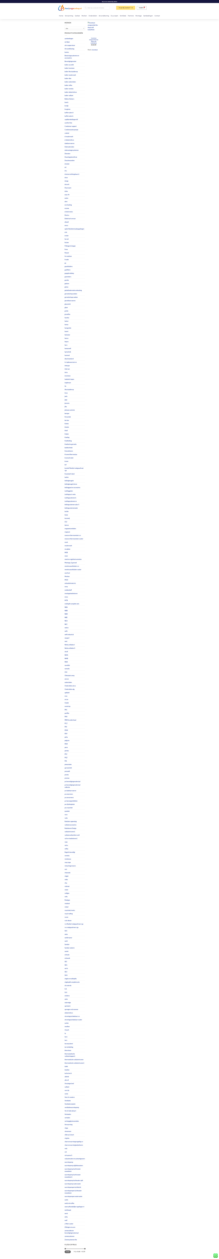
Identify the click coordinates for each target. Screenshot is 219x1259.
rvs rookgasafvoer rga (71, 927)
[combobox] (75, 28)
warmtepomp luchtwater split (74, 1180)
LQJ (66, 522)
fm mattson (68, 256)
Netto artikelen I (70, 645)
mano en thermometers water (74, 539)
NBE (66, 617)
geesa (66, 287)
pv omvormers (69, 797)
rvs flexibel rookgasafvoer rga (74, 924)
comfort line (68, 123)
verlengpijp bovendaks (72, 1121)
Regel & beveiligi (70, 852)
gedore (67, 283)
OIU (66, 672)
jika (66, 406)
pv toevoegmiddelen (71, 801)
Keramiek (68, 417)
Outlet (67, 703)
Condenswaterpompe (71, 130)
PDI (66, 727)
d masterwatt (69, 136)
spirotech (67, 1006)
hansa (66, 324)
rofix (66, 896)
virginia (67, 1138)
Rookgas (67, 900)
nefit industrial (69, 634)
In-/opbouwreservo (71, 362)
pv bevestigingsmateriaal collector (72, 786)
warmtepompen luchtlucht (73, 1187)
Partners (131, 16)
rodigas (67, 893)
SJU (66, 992)
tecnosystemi (69, 1044)
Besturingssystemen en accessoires (72, 57)
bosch (66, 102)
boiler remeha (69, 89)
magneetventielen (70, 528)
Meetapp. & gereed (71, 563)
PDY (66, 734)
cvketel (67, 133)
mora (66, 597)
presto (67, 775)
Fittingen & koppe (70, 246)
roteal (66, 907)
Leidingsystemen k (70, 498)
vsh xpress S (68, 1155)
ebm (66, 201)
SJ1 (66, 989)
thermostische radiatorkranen (74, 1059)
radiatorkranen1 (70, 832)
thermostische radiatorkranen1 (74, 1063)
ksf (65, 465)
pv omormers (69, 794)
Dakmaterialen (69, 147)
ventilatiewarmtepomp (72, 1107)
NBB (66, 610)
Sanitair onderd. (70, 948)
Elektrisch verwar (70, 218)
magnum (67, 532)
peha (66, 737)
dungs (66, 181)
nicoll (66, 651)
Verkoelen (68, 1114)
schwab (67, 955)
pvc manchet (69, 808)
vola (66, 1148)
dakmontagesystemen (72, 150)
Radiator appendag (71, 821)
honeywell (68, 348)
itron (66, 393)
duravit (67, 184)
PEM (66, 744)
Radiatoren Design (70, 828)
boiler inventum (69, 68)
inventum (67, 376)
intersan (67, 369)
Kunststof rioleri (70, 474)
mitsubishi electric (70, 583)
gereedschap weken (71, 294)
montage (138, 16)
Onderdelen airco (70, 686)
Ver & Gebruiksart (70, 1111)
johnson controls (70, 410)
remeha (67, 856)
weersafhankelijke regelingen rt (74, 1207)
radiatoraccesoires (70, 825)
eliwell (67, 222)
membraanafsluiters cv (72, 566)
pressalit (67, 771)
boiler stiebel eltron (71, 92)
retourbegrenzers (70, 866)
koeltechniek (69, 448)
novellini (67, 665)
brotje (66, 106)
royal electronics (70, 910)
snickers (67, 996)
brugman (67, 109)
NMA (66, 655)
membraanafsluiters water (73, 569)
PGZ (66, 757)
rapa (66, 842)
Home (61, 16)
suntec (67, 1023)
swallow (67, 1026)
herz (66, 345)
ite (65, 386)
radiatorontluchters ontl (72, 835)
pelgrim (67, 740)
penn (66, 747)
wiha (66, 1217)
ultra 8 (67, 1080)
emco (66, 225)
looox (66, 515)
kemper (67, 413)
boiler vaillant (69, 95)
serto (66, 968)
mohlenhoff (68, 590)
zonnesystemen (69, 1236)
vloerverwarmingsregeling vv (74, 1141)
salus (66, 934)
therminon (68, 1050)
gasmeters (68, 277)
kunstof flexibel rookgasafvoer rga (74, 469)
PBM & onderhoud (70, 720)
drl (65, 167)
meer (66, 556)
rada (66, 818)
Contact (157, 16)
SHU (66, 975)
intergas (67, 365)
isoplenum (68, 383)
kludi (66, 430)
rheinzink (67, 873)
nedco (66, 628)
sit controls (68, 985)
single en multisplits (71, 979)
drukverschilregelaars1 (72, 174)
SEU (66, 972)
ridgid (66, 876)
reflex (66, 849)
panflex (67, 713)
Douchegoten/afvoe (71, 157)
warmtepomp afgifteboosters (74, 1165)
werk (66, 1213)
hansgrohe (68, 328)
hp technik (68, 352)
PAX (66, 716)
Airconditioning (104, 16)
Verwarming (69, 16)
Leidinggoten (69, 491)
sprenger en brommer (71, 1009)
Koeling (67, 437)
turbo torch (68, 1073)
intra (66, 372)
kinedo (67, 427)
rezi (66, 869)
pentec (67, 751)
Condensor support (71, 126)
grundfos (67, 314)
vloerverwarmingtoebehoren (74, 1145)
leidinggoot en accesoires (72, 487)
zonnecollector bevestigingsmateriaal (72, 1232)
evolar (67, 236)
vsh (66, 1152)
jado (66, 396)
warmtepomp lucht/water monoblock (73, 1170)
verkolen (67, 1118)
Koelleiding (68, 441)
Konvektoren (69, 451)
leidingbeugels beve (71, 484)
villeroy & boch (69, 1135)
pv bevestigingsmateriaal (72, 781)
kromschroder (69, 458)
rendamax (68, 859)
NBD (66, 614)
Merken (84, 16)
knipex (67, 434)
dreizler (67, 164)
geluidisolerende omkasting (73, 290)
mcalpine (67, 549)
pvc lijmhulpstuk (70, 804)
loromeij (67, 518)
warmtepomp (69, 1162)
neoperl (67, 638)
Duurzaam (114, 16)
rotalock (67, 903)
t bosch (67, 1030)
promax (67, 778)
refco (66, 845)
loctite (67, 511)
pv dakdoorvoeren (70, 791)
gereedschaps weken (71, 297)
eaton (66, 198)
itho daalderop (69, 389)
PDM (66, 730)
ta (65, 1033)
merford (67, 573)
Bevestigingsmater (70, 61)
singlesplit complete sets (72, 982)
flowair (67, 253)
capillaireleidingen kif (71, 119)
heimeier (67, 335)
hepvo (66, 341)
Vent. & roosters (70, 1097)
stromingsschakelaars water (73, 1020)
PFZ (66, 754)
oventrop (67, 706)
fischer (67, 242)
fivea (66, 249)
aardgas (67, 42)
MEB (66, 552)
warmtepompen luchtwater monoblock (73, 1192)
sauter (67, 951)
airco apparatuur (70, 45)
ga (65, 263)
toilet (66, 1066)
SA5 (66, 931)
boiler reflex (68, 85)
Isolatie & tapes (69, 379)
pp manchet (68, 768)
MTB (66, 600)
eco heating (68, 205)
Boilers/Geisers (69, 99)
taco (66, 1037)
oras (66, 696)
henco (66, 338)
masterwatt (68, 546)
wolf (66, 1220)
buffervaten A (69, 113)
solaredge (68, 1002)
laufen (67, 477)
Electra (67, 215)
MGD (66, 580)
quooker (67, 811)
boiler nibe (68, 78)
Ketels (67, 424)
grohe (66, 311)
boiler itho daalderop (71, 71)
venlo (66, 1094)
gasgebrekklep (69, 273)
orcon (66, 699)
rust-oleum (68, 920)
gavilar (67, 280)
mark (66, 542)
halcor (67, 321)
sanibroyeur (68, 938)
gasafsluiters (69, 266)
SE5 (66, 961)
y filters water (69, 1224)
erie (66, 232)
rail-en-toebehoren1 (71, 838)
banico (67, 52)
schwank (67, 958)
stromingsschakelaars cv (72, 1016)
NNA (66, 662)
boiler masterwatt (70, 75)
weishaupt (68, 1210)
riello (66, 879)
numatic (67, 669)
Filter (67, 1251)
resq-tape (68, 862)
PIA (66, 761)
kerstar (67, 420)
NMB (66, 658)
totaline (67, 1070)
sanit (66, 941)
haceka (67, 318)
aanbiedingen (148, 16)
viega (66, 1128)
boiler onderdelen (70, 82)
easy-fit (67, 195)
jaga (66, 400)
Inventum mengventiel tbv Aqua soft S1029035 (93, 40)
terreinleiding (69, 1047)
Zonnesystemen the (71, 1240)
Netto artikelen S (70, 648)
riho (66, 883)
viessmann (68, 1131)
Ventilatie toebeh (70, 1104)
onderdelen (93, 16)
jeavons (67, 403)
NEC (66, 624)
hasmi (66, 331)
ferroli (67, 239)
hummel (67, 355)
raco (66, 814)
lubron (67, 525)
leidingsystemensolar (71, 508)
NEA (66, 621)
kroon (66, 461)
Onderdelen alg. (70, 689)
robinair (67, 886)
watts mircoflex (69, 1203)
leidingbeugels (69, 481)
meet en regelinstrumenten (73, 559)
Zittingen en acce (70, 1227)
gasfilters (67, 270)
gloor (66, 307)
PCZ (66, 723)
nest (66, 641)
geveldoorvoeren (70, 301)
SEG (66, 965)
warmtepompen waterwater (73, 1196)
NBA (66, 607)
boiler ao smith (69, 65)
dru (66, 171)
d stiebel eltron (69, 140)
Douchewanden (70, 160)
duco (66, 177)
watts (66, 1200)
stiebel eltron (69, 1013)
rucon (66, 917)
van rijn (67, 1090)
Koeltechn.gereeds (70, 444)
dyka (66, 191)
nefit (66, 631)
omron (67, 679)
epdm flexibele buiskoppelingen (74, 229)
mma (66, 586)
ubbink (67, 1077)
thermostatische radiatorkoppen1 (70, 1055)
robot (66, 890)
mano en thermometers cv (73, 535)
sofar (66, 999)
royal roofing (69, 914)
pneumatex (68, 764)
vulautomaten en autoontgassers (75, 1159)
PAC (66, 710)
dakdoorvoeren (69, 143)
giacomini (68, 304)
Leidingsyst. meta (70, 494)
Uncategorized (69, 1083)
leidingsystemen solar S (72, 504)
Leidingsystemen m (71, 501)
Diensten (67, 153)
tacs (66, 1040)
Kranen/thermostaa (71, 454)
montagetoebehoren (71, 593)
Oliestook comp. (70, 675)
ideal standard (69, 359)
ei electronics (69, 212)
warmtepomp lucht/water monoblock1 (73, 1176)
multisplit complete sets (72, 604)
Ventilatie (123, 16)
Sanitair (77, 16)
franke (67, 259)
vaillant (67, 1087)
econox (67, 208)
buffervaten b (69, 116)
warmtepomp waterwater (73, 1184)
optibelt (67, 693)
